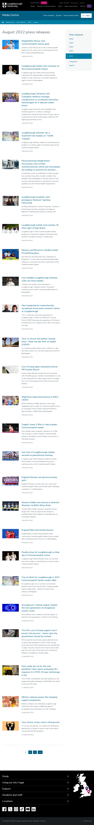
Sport (60, 6)
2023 (71, 51)
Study (32, 6)
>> (40, 752)
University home (2, 22)
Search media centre (71, 15)
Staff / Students (64, 3)
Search (71, 65)
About (82, 6)
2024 (71, 47)
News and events (71, 6)
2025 (71, 43)
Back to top (88, 821)
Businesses (75, 3)
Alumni (82, 3)
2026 (71, 39)
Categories (73, 61)
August (36, 22)
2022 (29, 22)
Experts (59, 15)
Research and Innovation (46, 6)
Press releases (48, 15)
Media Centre (10, 22)
